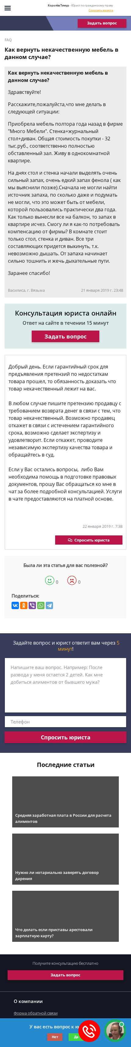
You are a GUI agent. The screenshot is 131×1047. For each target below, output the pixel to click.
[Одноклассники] (23, 605)
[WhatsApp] (40, 605)
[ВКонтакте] (15, 605)
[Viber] (32, 605)
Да (76, 1036)
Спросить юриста (101, 10)
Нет (55, 1036)
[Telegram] (49, 605)
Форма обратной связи (36, 1013)
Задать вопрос (102, 23)
